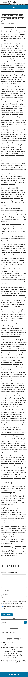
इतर (9, 23)
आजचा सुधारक (12, 674)
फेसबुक (6, 632)
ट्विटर (13, 632)
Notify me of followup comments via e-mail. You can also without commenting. (13, 609)
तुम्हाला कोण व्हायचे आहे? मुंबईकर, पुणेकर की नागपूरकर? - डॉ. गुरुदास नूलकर (13, 648)
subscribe (14, 609)
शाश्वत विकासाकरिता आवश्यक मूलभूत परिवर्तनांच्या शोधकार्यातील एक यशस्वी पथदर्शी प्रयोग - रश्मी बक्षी (14, 661)
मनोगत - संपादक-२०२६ (8, 642)
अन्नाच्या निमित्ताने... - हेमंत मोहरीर (10, 658)
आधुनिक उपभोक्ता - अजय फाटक (10, 645)
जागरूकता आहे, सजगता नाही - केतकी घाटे (12, 651)
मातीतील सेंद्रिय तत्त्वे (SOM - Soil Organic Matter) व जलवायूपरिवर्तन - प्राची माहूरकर (13, 654)
